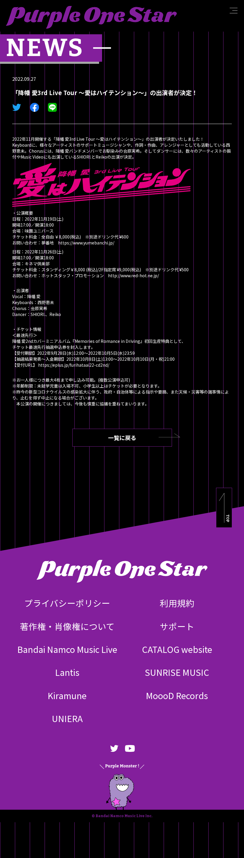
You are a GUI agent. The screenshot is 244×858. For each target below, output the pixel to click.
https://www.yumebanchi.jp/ (86, 243)
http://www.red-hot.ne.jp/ (133, 275)
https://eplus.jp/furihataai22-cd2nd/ (73, 365)
